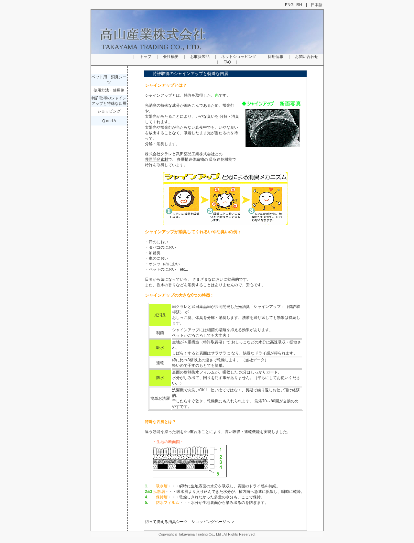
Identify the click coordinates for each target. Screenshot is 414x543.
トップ (145, 56)
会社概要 (171, 56)
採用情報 (275, 56)
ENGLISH (293, 5)
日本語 (316, 5)
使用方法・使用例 (109, 90)
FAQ (227, 62)
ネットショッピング (238, 56)
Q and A (109, 121)
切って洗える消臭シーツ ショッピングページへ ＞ (190, 521)
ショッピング (109, 111)
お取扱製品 (200, 56)
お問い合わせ (306, 56)
